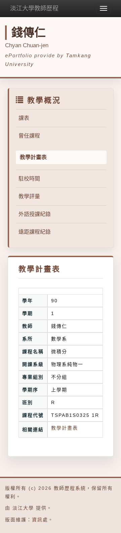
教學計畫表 (64, 428)
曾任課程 (29, 136)
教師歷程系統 (70, 488)
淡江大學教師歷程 (34, 8)
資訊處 (40, 519)
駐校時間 (29, 178)
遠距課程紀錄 (34, 232)
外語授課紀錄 (34, 214)
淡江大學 (23, 508)
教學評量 (29, 196)
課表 (23, 118)
